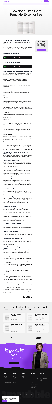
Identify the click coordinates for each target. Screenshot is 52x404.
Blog (13, 376)
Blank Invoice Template (43, 381)
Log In (23, 377)
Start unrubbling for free (14, 363)
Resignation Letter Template (44, 377)
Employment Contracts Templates (16, 325)
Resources (29, 1)
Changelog (5, 383)
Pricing (26, 1)
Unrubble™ (22, 399)
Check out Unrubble (41, 50)
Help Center (14, 378)
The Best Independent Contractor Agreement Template (40, 325)
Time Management (23, 7)
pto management (12, 360)
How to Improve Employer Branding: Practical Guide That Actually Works (34, 379)
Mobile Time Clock (6, 381)
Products (21, 1)
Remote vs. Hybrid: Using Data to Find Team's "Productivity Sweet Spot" (34, 376)
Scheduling (5, 376)
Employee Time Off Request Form (41, 315)
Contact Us (14, 382)
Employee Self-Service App (7, 382)
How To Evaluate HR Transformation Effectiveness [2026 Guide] (34, 387)
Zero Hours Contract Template (16, 315)
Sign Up (23, 376)
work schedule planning (14, 358)
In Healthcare (24, 378)
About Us (14, 381)
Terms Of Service (15, 383)
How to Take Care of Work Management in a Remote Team (34, 382)
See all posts (38, 337)
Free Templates (15, 377)
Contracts (12, 331)
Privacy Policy (15, 384)
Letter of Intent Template (43, 378)
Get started (46, 1)
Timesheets (5, 378)
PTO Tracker (5, 377)
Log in (42, 1)
